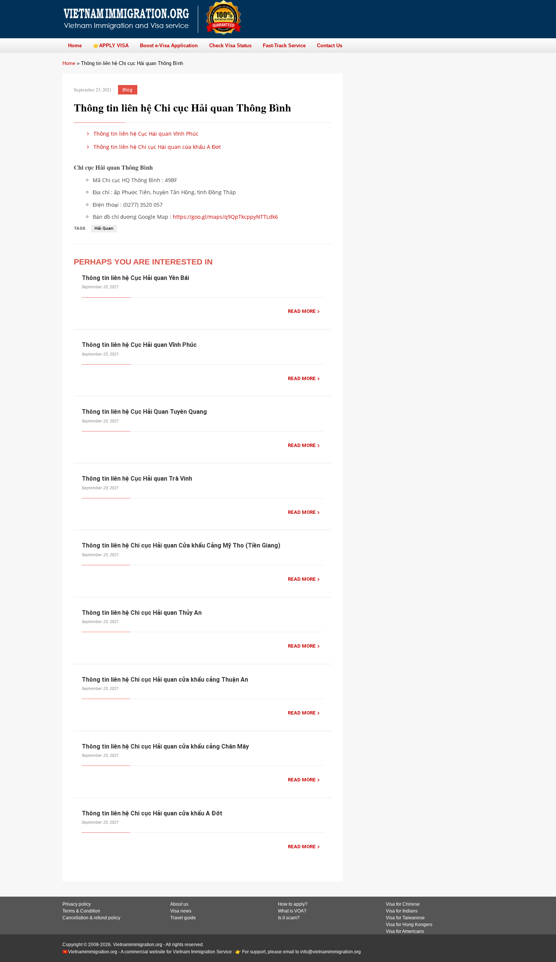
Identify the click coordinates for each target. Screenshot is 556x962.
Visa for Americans (405, 931)
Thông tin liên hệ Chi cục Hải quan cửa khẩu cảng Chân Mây (165, 746)
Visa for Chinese (403, 904)
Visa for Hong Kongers (409, 924)
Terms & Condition (81, 911)
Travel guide (183, 917)
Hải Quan (104, 228)
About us (179, 904)
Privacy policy (76, 904)
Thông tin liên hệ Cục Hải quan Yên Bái (135, 277)
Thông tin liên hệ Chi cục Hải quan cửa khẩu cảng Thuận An (165, 679)
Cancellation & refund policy (91, 917)
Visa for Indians (402, 911)
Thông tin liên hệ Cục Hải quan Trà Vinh (137, 478)
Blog (127, 90)
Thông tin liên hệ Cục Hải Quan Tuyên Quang (144, 411)
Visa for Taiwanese (405, 917)
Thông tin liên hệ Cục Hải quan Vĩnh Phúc (145, 133)
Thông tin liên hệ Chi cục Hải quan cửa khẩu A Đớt (156, 146)
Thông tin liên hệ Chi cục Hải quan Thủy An (142, 612)
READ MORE (302, 311)
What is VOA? (292, 911)
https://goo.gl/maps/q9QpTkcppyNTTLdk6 (225, 216)
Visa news (180, 911)
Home (68, 63)
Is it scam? (289, 917)
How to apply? (293, 904)
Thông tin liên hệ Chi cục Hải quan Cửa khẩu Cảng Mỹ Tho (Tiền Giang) (181, 545)
